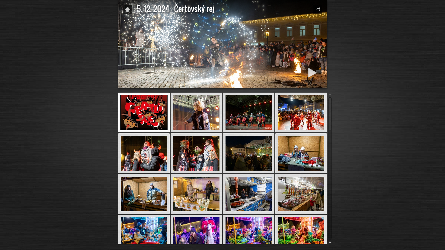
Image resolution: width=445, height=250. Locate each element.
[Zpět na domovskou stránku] (127, 9)
